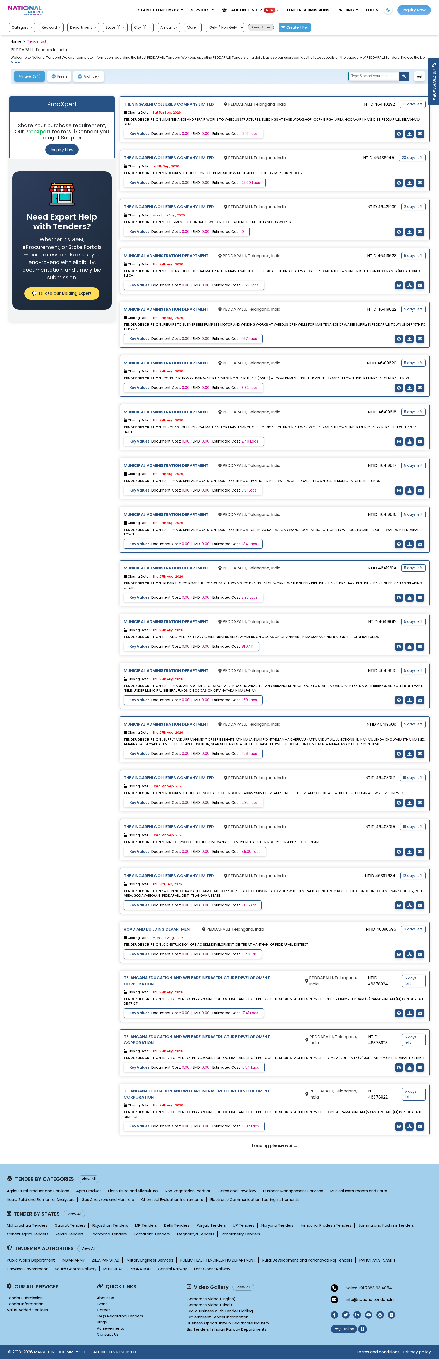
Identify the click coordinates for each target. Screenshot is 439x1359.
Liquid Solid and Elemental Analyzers (40, 1199)
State (114, 27)
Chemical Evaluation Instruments (172, 1199)
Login (372, 10)
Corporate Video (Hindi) (209, 1304)
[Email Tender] (420, 134)
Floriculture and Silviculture (133, 1190)
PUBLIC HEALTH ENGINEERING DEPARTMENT (217, 1260)
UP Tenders (243, 1225)
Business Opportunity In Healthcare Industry (228, 1323)
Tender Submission (25, 1297)
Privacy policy (417, 1352)
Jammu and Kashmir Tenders (386, 1225)
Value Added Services (27, 1310)
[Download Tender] (409, 134)
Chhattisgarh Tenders (28, 1234)
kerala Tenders (70, 1234)
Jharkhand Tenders (109, 1234)
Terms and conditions (377, 1352)
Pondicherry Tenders (241, 1234)
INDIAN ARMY (73, 1260)
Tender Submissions (308, 10)
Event (102, 1303)
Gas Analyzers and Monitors (108, 1199)
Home (16, 41)
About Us (105, 1297)
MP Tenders (146, 1225)
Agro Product (88, 1190)
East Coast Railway (212, 1268)
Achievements (110, 1328)
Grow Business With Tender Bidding (220, 1311)
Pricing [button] (346, 10)
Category (20, 27)
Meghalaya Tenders (195, 1234)
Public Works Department (31, 1260)
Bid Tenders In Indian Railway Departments (227, 1329)
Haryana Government (27, 1268)
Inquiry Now (62, 150)
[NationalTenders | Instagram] (391, 1315)
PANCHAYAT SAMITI (377, 1260)
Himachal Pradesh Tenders (326, 1225)
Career (103, 1310)
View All (89, 1179)
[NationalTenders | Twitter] (346, 1315)
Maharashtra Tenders (27, 1225)
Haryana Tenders (277, 1225)
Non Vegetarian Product (188, 1190)
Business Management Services (293, 1190)
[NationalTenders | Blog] (380, 1315)
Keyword (50, 27)
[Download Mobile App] (362, 1329)
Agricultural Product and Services (38, 1190)
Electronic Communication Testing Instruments (255, 1199)
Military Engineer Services (150, 1260)
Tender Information (25, 1303)
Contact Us (108, 1334)
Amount (167, 27)
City (141, 27)
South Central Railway (75, 1268)
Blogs (102, 1322)
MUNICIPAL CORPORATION (127, 1268)
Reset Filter (261, 27)
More (191, 27)
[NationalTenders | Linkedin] (357, 1315)
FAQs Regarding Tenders (120, 1316)
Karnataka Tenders (152, 1234)
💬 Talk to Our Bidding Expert (62, 293)
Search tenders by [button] (159, 10)
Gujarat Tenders (70, 1225)
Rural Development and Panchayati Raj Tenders (307, 1260)
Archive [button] (90, 76)
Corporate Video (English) (211, 1298)
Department (81, 27)
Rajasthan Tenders (110, 1225)
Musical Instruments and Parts (358, 1190)
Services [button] (201, 10)
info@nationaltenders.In (370, 1299)
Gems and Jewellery (237, 1190)
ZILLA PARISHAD (105, 1260)
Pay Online (343, 1329)
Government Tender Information (217, 1317)
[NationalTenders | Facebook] (334, 1315)
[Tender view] (399, 134)
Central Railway (172, 1268)
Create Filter (297, 27)
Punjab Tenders (211, 1225)
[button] (250, 10)
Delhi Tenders (177, 1225)
